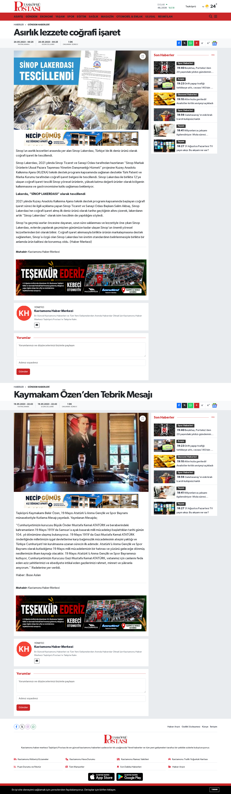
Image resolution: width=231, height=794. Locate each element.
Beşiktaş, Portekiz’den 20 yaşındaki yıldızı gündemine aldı (194, 70)
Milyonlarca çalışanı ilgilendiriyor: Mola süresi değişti (191, 133)
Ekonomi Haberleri (187, 95)
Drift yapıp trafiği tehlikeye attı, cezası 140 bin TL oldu (194, 86)
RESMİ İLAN (165, 16)
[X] (22, 726)
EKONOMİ (46, 16)
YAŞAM (60, 16)
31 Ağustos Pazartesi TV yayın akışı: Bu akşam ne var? (194, 148)
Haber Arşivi (174, 727)
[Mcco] (81, 277)
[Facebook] (16, 726)
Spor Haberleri (185, 63)
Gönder (23, 371)
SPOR (70, 16)
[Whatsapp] (33, 726)
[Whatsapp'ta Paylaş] (190, 43)
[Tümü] (213, 55)
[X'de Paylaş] (184, 43)
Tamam (214, 789)
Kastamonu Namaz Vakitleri (135, 759)
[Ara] (211, 16)
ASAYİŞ (18, 16)
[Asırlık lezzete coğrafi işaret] (81, 90)
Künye (205, 727)
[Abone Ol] (214, 43)
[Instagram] (27, 726)
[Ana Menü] (215, 16)
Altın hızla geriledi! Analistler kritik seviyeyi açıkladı (194, 101)
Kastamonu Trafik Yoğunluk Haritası (190, 759)
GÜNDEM (31, 16)
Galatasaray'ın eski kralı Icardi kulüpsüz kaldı (194, 117)
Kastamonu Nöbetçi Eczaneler (33, 759)
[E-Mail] (36, 325)
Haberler (19, 25)
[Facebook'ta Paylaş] (179, 43)
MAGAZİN (107, 16)
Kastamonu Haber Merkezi (53, 311)
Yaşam (181, 126)
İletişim (213, 727)
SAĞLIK (93, 16)
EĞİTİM (81, 16)
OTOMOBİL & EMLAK (129, 16)
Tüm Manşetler (76, 767)
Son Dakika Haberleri (130, 767)
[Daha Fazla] (196, 43)
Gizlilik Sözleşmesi (191, 727)
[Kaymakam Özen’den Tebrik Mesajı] (81, 452)
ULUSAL (150, 16)
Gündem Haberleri (39, 25)
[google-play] (130, 776)
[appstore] (102, 776)
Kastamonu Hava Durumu (82, 759)
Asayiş (181, 79)
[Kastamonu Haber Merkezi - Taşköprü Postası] (27, 6)
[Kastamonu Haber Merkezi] (24, 313)
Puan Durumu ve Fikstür (29, 767)
